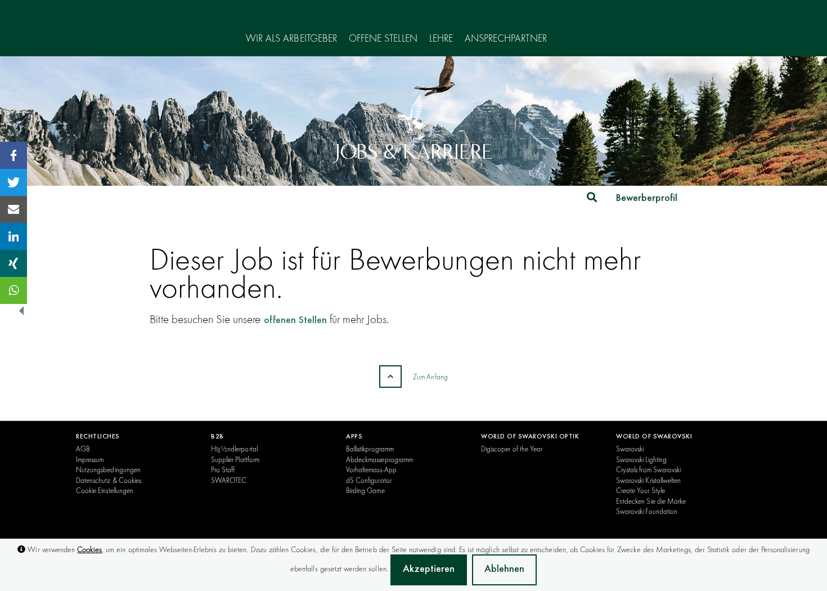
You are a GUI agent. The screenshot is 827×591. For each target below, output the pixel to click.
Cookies (89, 549)
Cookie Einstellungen (104, 490)
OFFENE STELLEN (383, 38)
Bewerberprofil (646, 199)
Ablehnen (504, 570)
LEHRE (441, 38)
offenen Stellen (295, 321)
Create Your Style (640, 490)
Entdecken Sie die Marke (651, 500)
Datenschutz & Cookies (108, 480)
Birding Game (365, 490)
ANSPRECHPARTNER (506, 38)
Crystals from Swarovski (648, 469)
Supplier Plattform (235, 459)
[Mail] (13, 209)
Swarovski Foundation (646, 511)
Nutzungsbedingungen (108, 469)
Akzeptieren (429, 570)
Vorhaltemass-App (371, 469)
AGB (83, 448)
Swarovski (630, 448)
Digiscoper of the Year (511, 448)
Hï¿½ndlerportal (234, 448)
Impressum (90, 459)
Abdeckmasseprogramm (379, 459)
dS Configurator (369, 480)
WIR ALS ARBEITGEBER (291, 38)
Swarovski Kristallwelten (648, 480)
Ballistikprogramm (370, 448)
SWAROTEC (228, 480)
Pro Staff (223, 469)
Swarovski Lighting (641, 459)
